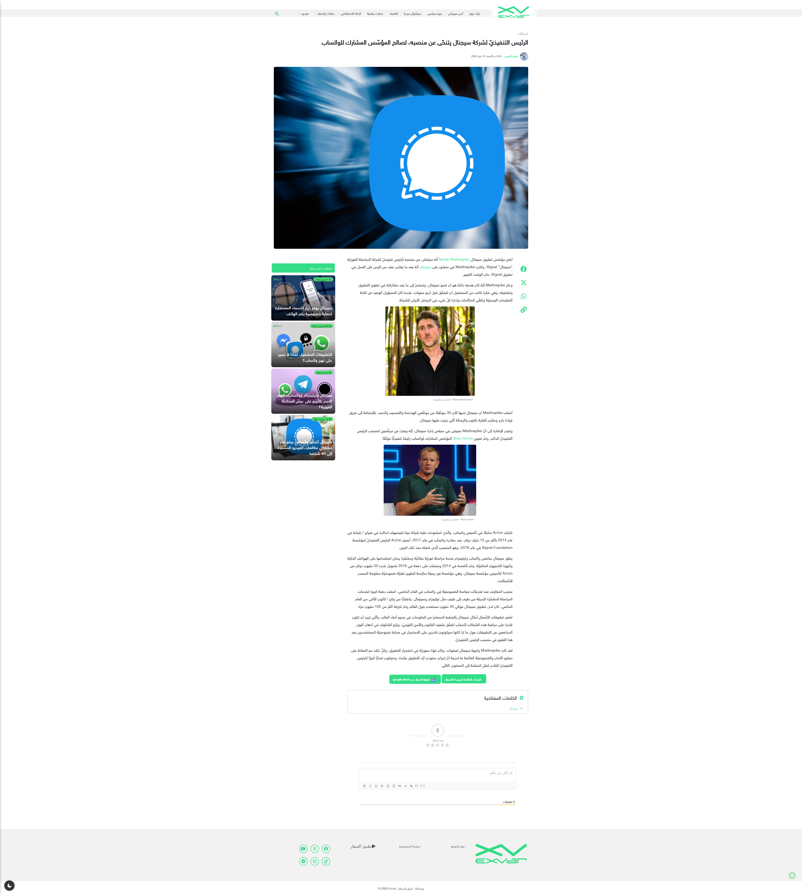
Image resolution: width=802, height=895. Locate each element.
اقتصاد (393, 13)
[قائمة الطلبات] (388, 785)
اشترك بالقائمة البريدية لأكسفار (463, 679)
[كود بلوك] (405, 785)
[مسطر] (376, 785)
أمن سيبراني (455, 13)
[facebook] (326, 849)
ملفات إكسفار (326, 13)
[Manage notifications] (792, 875)
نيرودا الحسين (511, 55)
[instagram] (315, 861)
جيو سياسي (435, 13)
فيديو (305, 13)
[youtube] (303, 849)
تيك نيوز (474, 13)
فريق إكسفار (405, 888)
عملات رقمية (375, 13)
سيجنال (514, 708)
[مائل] (370, 785)
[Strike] (382, 785)
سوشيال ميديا (412, 13)
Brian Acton (463, 437)
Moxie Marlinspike (454, 258)
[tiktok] (326, 861)
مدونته (426, 266)
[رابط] (411, 785)
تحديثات (523, 33)
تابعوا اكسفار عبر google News (411, 679)
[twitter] (315, 849)
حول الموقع (458, 846)
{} (416, 785)
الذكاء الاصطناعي (351, 13)
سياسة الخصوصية (409, 846)
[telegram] (303, 861)
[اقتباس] (399, 785)
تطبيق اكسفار (361, 846)
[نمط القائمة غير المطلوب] (394, 785)
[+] (422, 785)
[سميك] (364, 785)
